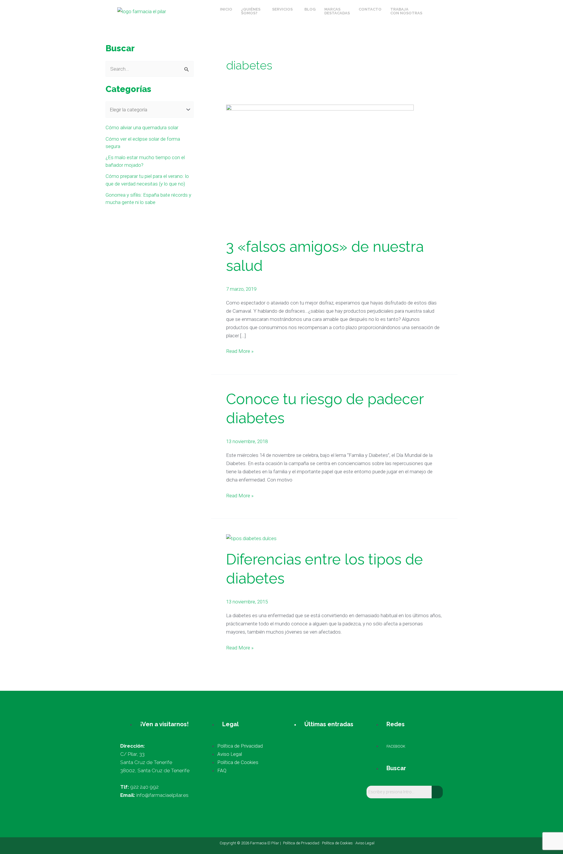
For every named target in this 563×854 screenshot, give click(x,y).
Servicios (282, 9)
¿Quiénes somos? (250, 11)
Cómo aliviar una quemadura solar (142, 127)
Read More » (240, 350)
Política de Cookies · (338, 843)
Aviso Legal (364, 843)
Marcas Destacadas (337, 11)
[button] (252, 11)
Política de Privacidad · (302, 843)
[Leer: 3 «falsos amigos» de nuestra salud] (320, 166)
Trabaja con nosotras (406, 11)
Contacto (370, 9)
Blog (310, 9)
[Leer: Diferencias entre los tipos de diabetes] (251, 538)
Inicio (226, 9)
